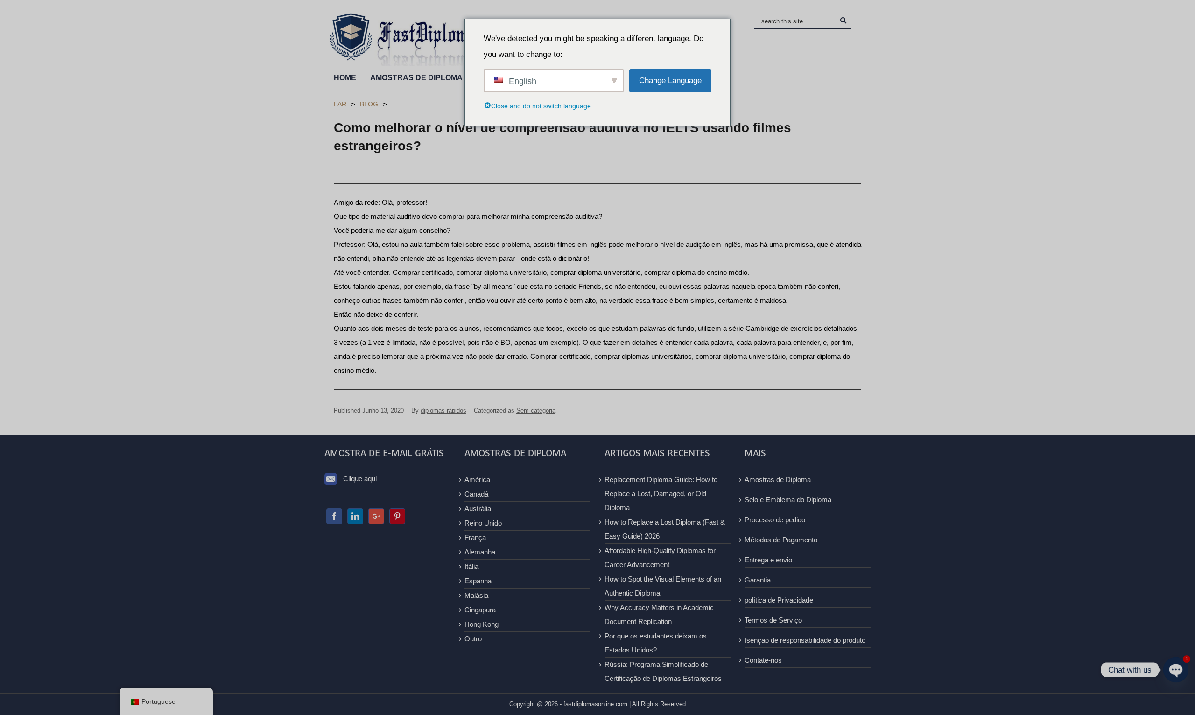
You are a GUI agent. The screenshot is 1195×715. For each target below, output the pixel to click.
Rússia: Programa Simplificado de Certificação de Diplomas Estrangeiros (663, 671)
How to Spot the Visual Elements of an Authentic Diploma (663, 586)
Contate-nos (763, 660)
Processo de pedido (775, 520)
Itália (471, 566)
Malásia (476, 595)
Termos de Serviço (773, 620)
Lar (340, 104)
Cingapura (480, 610)
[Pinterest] (397, 516)
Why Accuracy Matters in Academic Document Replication (659, 614)
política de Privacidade (779, 600)
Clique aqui (360, 479)
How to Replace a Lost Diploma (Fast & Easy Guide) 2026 (665, 529)
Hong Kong (481, 624)
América (477, 480)
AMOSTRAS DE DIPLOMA (416, 78)
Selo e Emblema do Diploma (788, 500)
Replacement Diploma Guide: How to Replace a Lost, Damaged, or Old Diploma (661, 494)
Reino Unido (483, 523)
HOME (345, 78)
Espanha (478, 581)
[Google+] (376, 516)
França (475, 537)
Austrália (477, 508)
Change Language (670, 80)
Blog (369, 104)
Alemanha (479, 552)
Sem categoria (535, 410)
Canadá (476, 494)
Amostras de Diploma (778, 480)
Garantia (758, 580)
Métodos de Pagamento (781, 540)
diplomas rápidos (443, 410)
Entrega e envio (768, 560)
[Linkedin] (355, 516)
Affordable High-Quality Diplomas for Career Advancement (660, 557)
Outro (473, 639)
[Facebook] (334, 516)
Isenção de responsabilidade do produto (805, 640)
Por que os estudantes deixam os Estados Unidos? (656, 643)
